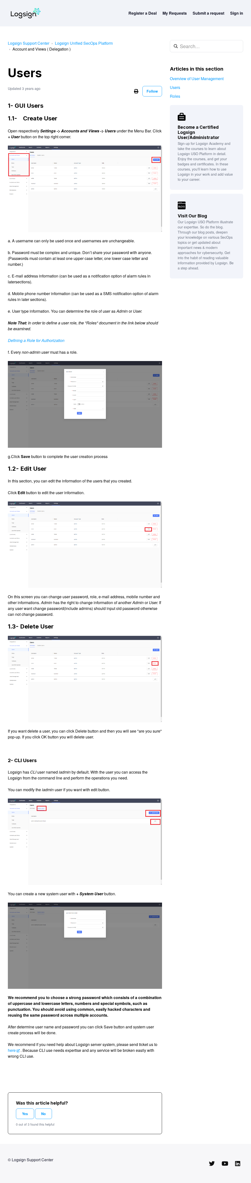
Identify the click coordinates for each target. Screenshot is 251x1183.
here (12, 1050)
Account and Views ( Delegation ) (42, 49)
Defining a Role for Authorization (36, 340)
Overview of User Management (197, 78)
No (43, 1113)
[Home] (25, 13)
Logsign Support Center (28, 43)
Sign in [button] (236, 13)
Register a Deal (142, 13)
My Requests (175, 13)
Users (175, 87)
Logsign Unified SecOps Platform (84, 43)
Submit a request (208, 13)
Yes (25, 1113)
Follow (152, 91)
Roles (175, 96)
